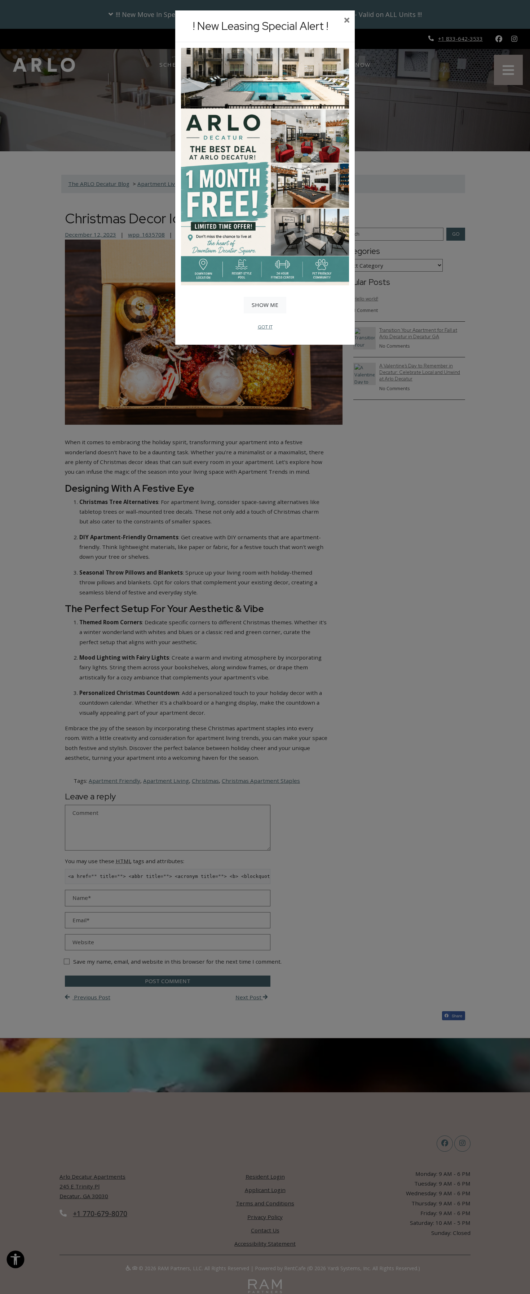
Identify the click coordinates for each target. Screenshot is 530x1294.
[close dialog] (346, 21)
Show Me (265, 304)
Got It (265, 327)
